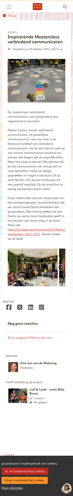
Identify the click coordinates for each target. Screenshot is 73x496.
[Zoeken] (65, 7)
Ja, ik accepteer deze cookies (25, 471)
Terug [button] (11, 16)
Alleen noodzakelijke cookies (24, 480)
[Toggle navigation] (8, 7)
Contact (9, 455)
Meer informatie (12, 488)
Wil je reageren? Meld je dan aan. (30, 338)
